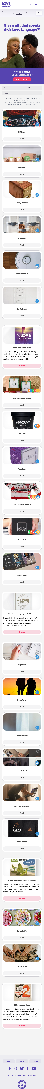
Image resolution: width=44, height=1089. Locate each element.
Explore (22, 366)
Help (8, 1061)
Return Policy (32, 1075)
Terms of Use (12, 1075)
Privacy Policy (21, 1075)
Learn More (19, 14)
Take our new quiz (22, 79)
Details (22, 139)
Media (22, 1061)
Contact (35, 1061)
